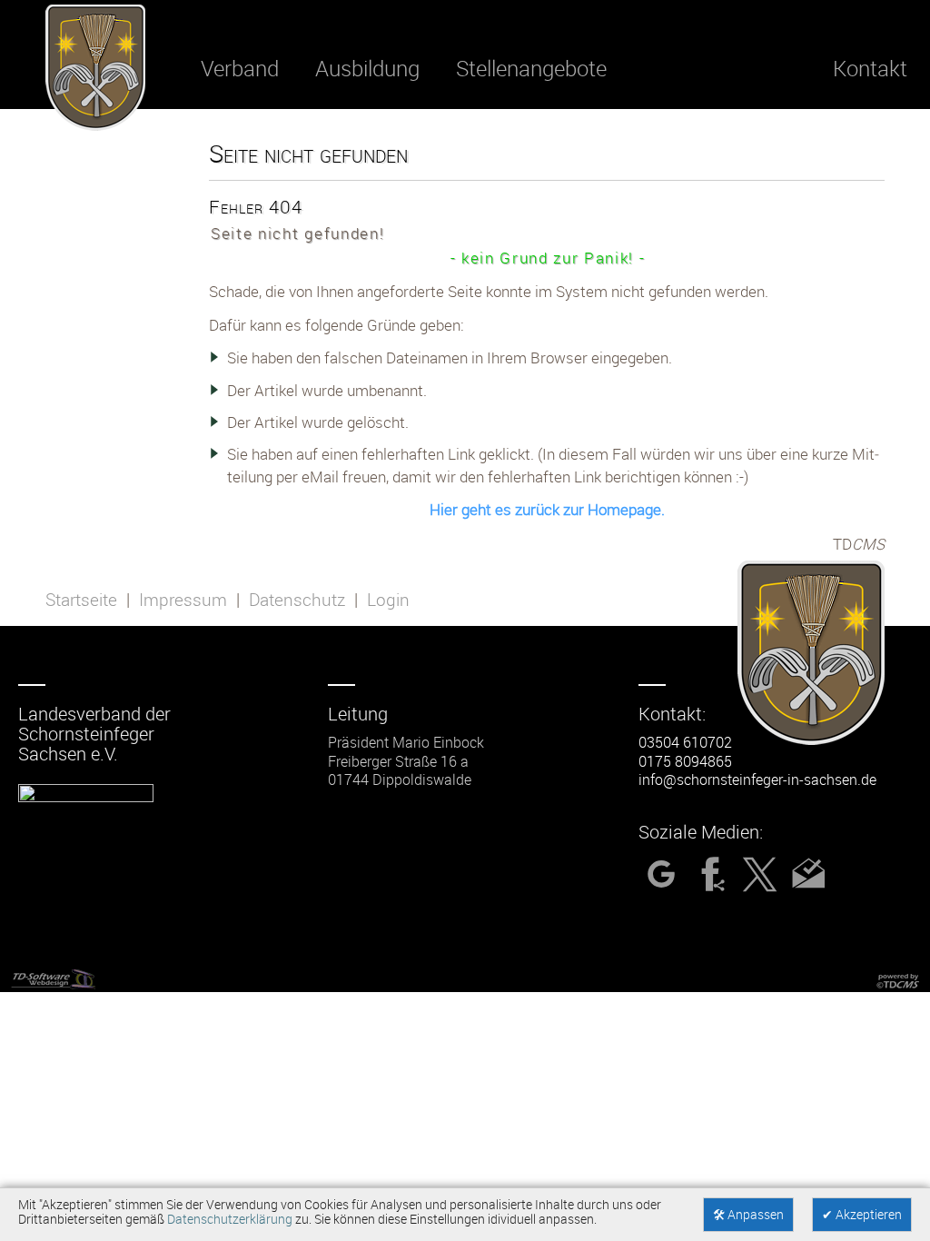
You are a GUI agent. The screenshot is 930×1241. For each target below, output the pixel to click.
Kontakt (870, 68)
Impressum (183, 599)
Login (388, 599)
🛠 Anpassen (748, 1214)
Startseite (81, 599)
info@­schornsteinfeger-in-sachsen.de (757, 779)
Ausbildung (367, 68)
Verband (240, 68)
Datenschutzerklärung (229, 1219)
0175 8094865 (685, 761)
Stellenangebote (531, 68)
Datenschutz (297, 599)
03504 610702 (685, 742)
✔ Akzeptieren (862, 1214)
